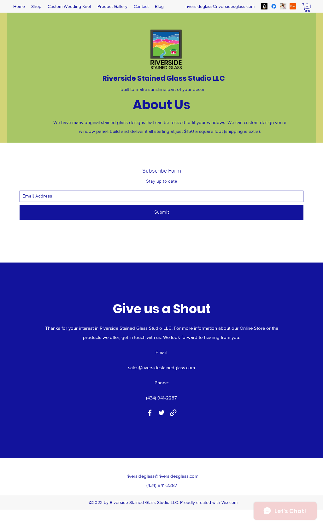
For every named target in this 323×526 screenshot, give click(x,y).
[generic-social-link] (293, 6)
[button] (307, 7)
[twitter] (161, 413)
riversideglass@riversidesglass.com (220, 6)
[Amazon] (264, 6)
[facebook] (274, 6)
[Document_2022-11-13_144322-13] (283, 6)
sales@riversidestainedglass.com (161, 367)
